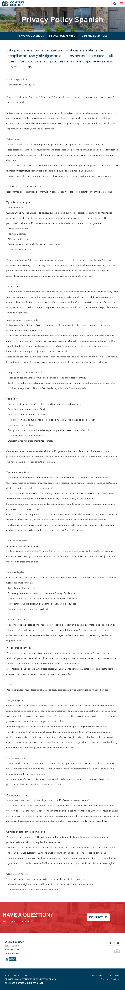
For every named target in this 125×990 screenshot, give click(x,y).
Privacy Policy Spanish (63, 36)
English (109, 975)
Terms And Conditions (93, 36)
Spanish (116, 975)
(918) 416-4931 (12, 953)
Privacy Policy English (31, 36)
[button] (115, 3)
